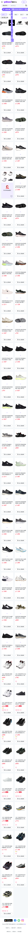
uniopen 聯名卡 (18, 9)
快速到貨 (11, 19)
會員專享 (11, 34)
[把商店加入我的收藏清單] (11, 196)
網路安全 (9, 931)
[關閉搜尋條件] (9, 5)
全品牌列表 (24, 18)
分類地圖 (19, 931)
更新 (25, 924)
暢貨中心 (11, 16)
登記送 (11, 13)
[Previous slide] (2, 33)
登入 (24, 2)
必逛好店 (11, 28)
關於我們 (14, 928)
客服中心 (8, 928)
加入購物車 (8, 52)
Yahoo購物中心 (10, 2)
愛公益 (11, 37)
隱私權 (14, 931)
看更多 (11, 40)
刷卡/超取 (12, 31)
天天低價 (11, 22)
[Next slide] (26, 33)
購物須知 (19, 928)
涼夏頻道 (11, 25)
